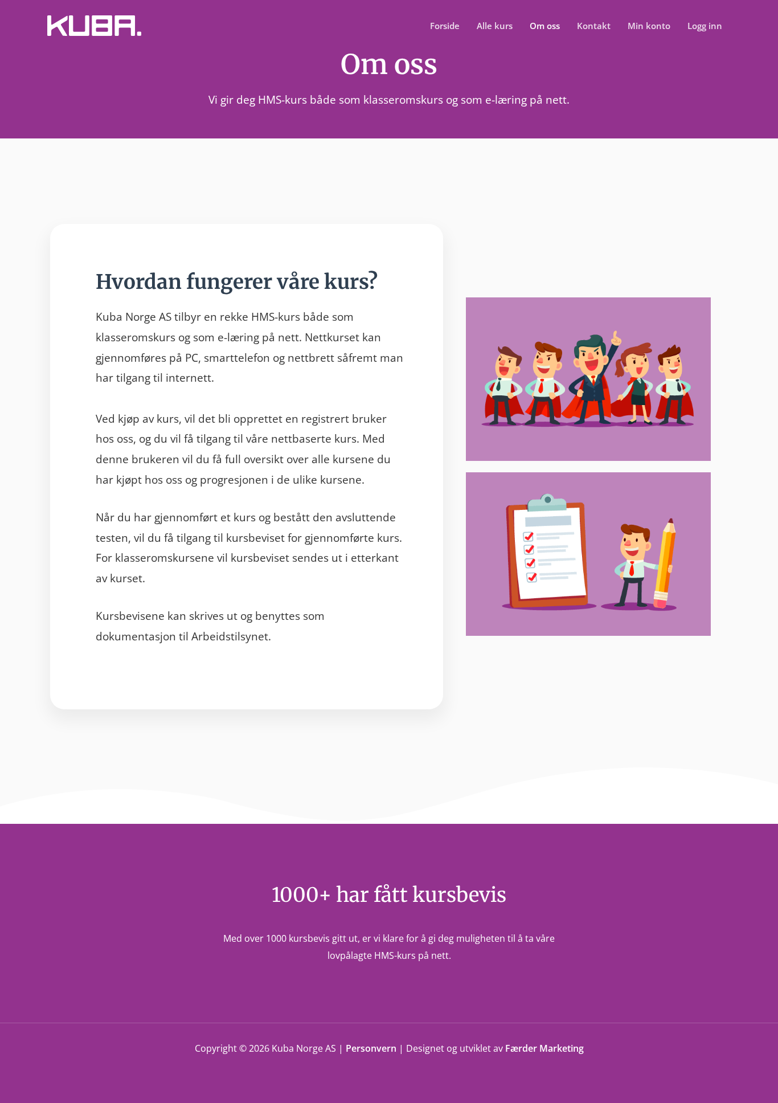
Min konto (649, 25)
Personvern (371, 1048)
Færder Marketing (544, 1048)
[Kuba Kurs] (94, 24)
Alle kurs (495, 25)
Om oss (545, 25)
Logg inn (704, 25)
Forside (445, 25)
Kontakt (594, 25)
